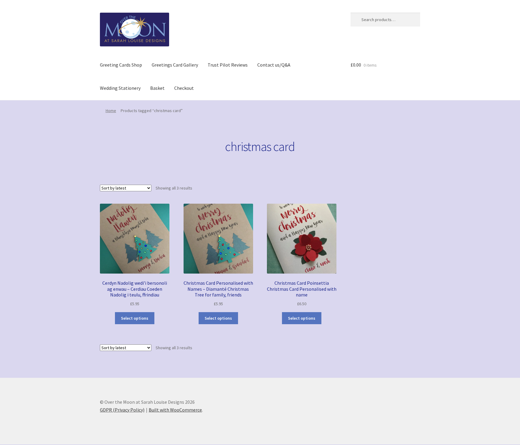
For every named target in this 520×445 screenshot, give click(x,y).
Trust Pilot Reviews (228, 65)
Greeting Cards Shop (121, 65)
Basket (157, 88)
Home (111, 110)
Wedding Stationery (120, 88)
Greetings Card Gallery (175, 65)
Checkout (184, 88)
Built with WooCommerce (175, 410)
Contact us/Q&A (273, 65)
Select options (134, 318)
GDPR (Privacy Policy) (122, 410)
